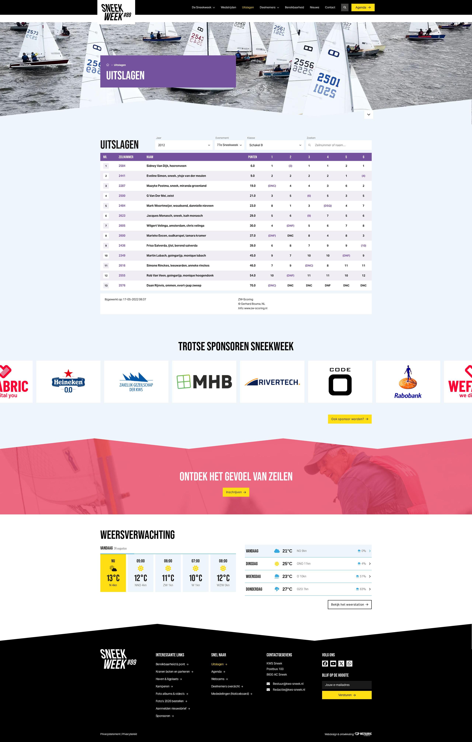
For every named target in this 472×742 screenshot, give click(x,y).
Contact (330, 7)
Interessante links (170, 654)
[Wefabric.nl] (363, 734)
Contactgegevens (279, 654)
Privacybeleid (129, 734)
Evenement (222, 138)
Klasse (251, 138)
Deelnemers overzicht (225, 686)
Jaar (158, 138)
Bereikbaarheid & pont (170, 664)
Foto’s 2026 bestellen (170, 701)
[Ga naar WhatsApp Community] (349, 664)
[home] (116, 12)
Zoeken (311, 138)
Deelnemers (267, 7)
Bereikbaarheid (294, 7)
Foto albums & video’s (170, 694)
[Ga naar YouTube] (333, 664)
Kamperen (162, 686)
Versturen (345, 695)
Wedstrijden (228, 7)
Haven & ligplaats (167, 679)
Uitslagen (248, 7)
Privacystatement (110, 734)
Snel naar (218, 654)
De (201, 7)
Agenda (360, 7)
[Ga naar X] (341, 664)
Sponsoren (163, 716)
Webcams (217, 679)
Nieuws (314, 7)
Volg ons (328, 654)
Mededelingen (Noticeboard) (230, 694)
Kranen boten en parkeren (173, 672)
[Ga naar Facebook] (325, 664)
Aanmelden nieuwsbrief (171, 708)
